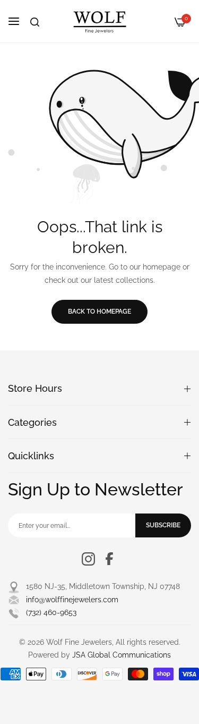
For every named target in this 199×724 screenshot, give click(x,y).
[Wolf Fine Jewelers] (99, 21)
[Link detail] (88, 559)
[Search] (34, 22)
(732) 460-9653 (51, 612)
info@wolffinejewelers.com (72, 599)
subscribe (163, 525)
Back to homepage (99, 311)
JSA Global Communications (121, 655)
